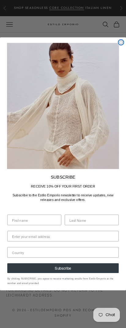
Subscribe (63, 268)
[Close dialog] (121, 42)
